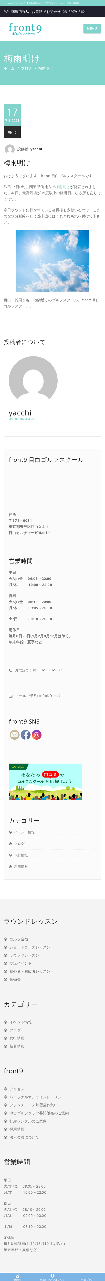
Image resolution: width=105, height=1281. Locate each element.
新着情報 (21, 866)
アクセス (17, 1088)
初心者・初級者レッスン (30, 971)
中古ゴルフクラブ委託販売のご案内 (39, 1112)
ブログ (26, 68)
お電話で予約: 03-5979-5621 (39, 670)
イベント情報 (24, 832)
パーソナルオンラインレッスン (36, 1096)
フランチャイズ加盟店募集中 (34, 1104)
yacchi (36, 148)
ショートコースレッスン (30, 947)
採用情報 (18, 11)
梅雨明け (17, 162)
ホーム (9, 68)
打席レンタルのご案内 (28, 1121)
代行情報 (21, 855)
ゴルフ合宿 (19, 939)
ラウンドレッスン (24, 955)
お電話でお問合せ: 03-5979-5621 (59, 11)
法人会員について (24, 1137)
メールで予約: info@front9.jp (40, 695)
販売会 (15, 979)
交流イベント (21, 963)
